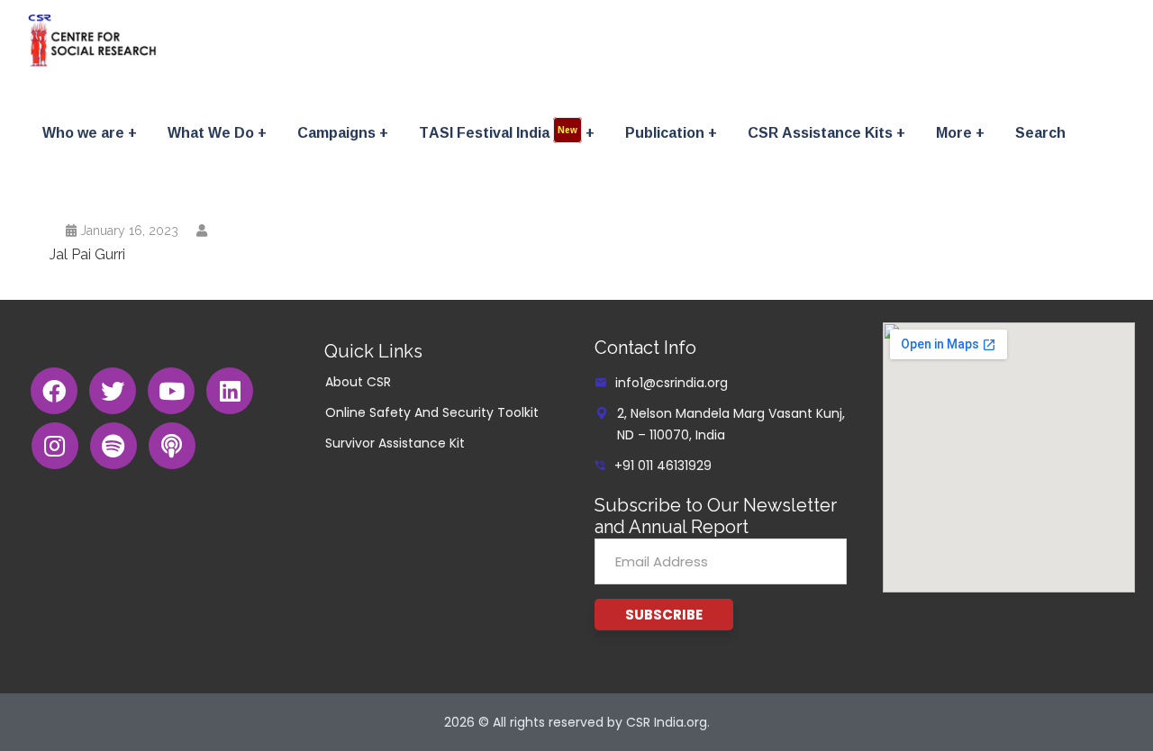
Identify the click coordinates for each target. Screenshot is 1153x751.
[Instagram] (55, 445)
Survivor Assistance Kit (395, 443)
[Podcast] (172, 445)
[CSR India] (92, 41)
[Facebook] (54, 390)
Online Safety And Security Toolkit (432, 412)
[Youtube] (171, 390)
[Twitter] (112, 390)
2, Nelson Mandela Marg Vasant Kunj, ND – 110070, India (731, 424)
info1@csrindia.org (671, 383)
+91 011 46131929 (663, 466)
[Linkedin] (229, 390)
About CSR (358, 382)
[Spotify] (113, 445)
